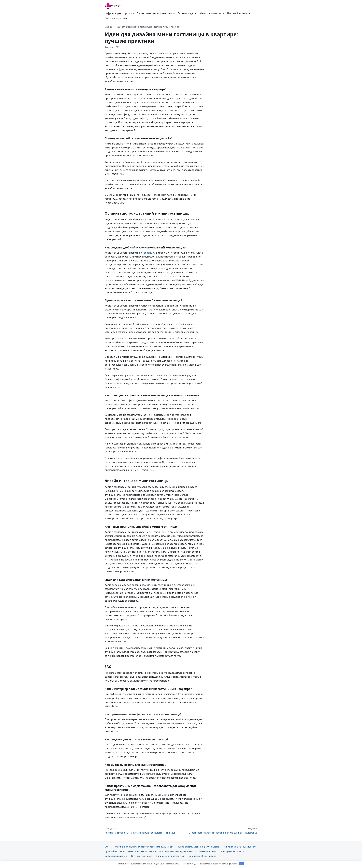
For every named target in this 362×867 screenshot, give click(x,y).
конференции (147, 252)
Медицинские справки (212, 13)
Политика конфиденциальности (239, 846)
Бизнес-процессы (187, 13)
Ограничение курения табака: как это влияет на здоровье (223, 830)
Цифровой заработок (238, 13)
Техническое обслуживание (202, 855)
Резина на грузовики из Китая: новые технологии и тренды (140, 830)
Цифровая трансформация (119, 13)
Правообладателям (115, 851)
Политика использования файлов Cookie (198, 846)
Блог (107, 846)
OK (241, 864)
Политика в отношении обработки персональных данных (143, 846)
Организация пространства (170, 855)
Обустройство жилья (116, 18)
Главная (108, 26)
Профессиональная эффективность (156, 13)
